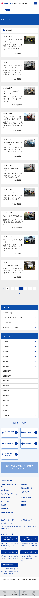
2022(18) (6, 396)
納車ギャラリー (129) (10, 328)
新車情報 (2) (7, 313)
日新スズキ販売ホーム (8, 480)
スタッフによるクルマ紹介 (9, 494)
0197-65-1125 (19, 469)
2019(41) (6, 411)
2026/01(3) (7, 376)
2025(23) (6, 381)
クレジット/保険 (25, 497)
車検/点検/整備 (5, 497)
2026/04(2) (7, 361)
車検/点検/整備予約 (7, 512)
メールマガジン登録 (8, 552)
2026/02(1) (7, 371)
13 (34, 288)
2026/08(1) (7, 341)
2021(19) (6, 401)
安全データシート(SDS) (8, 520)
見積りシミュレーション (28, 538)
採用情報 (23, 505)
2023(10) (6, 391)
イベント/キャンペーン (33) (12, 317)
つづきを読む (17, 53)
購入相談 (4, 505)
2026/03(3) (7, 366)
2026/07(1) (7, 346)
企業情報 (23, 501)
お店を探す (23, 484)
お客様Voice (5, 490)
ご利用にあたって (26, 520)
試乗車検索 (4, 509)
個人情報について (6, 523)
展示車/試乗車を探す (26, 488)
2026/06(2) (7, 351)
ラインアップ (24, 492)
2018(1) (6, 415)
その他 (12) (7, 322)
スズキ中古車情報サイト (8, 565)
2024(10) (6, 386)
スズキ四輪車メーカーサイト (8, 538)
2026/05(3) (7, 356)
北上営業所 (6, 10)
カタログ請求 (5, 501)
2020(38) (6, 406)
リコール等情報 (27, 552)
